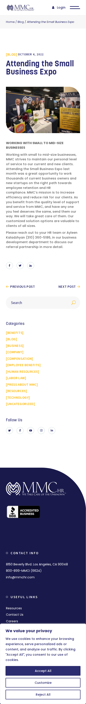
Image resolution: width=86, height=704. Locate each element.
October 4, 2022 (31, 54)
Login (61, 7)
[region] (43, 664)
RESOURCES (16, 391)
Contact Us (14, 614)
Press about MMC (22, 384)
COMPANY (14, 352)
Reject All (43, 694)
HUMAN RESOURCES (22, 371)
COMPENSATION (19, 359)
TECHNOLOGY (18, 397)
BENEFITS (14, 333)
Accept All (43, 671)
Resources (14, 608)
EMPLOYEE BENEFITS (23, 365)
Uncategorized (20, 404)
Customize (43, 682)
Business (14, 346)
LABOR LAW (16, 378)
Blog (21, 22)
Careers (12, 621)
